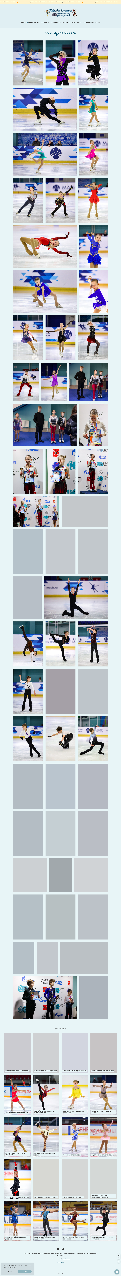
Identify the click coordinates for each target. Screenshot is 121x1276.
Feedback (87, 22)
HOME (23, 22)
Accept (25, 1271)
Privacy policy (60, 1262)
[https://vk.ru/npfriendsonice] (58, 1249)
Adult (79, 22)
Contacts (96, 22)
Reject (10, 1271)
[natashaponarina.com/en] (60, 12)
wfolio (62, 1274)
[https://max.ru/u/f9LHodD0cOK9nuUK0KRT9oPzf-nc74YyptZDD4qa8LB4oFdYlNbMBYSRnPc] (63, 1249)
